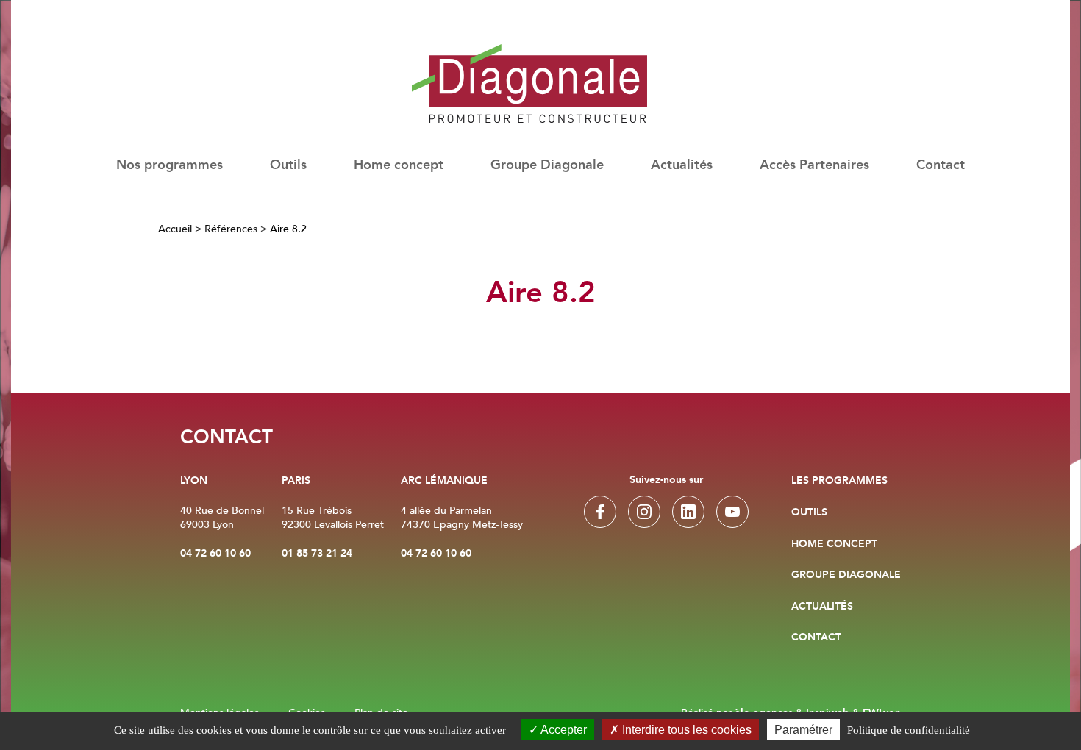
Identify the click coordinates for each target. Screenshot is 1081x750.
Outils (809, 512)
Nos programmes (169, 166)
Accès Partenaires (814, 166)
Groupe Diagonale (547, 166)
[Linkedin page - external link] (688, 512)
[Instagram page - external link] (644, 512)
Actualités (682, 166)
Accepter (562, 730)
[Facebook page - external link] (600, 512)
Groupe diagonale (846, 575)
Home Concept (834, 544)
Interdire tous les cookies (685, 730)
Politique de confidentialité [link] (908, 730)
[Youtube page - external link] (732, 512)
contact (816, 637)
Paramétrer (803, 730)
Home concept (398, 166)
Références (230, 229)
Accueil (175, 229)
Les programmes (839, 481)
